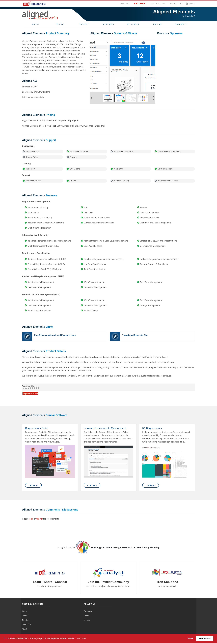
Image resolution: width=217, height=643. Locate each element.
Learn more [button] (81, 638)
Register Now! (129, 330)
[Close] (137, 312)
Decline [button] (190, 638)
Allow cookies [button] (205, 638)
